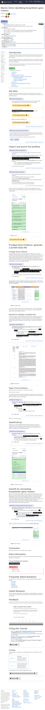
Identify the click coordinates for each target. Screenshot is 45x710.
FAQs (13, 39)
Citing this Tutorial (2, 81)
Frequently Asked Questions (2, 76)
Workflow (16, 139)
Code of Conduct (15, 693)
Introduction (14, 72)
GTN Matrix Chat (14, 585)
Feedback (2, 79)
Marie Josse (13, 14)
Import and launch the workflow (2, 56)
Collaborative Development (16, 696)
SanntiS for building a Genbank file (20, 79)
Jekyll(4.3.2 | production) (27, 702)
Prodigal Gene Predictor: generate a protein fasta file (3, 61)
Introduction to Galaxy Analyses (10, 35)
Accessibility (14, 694)
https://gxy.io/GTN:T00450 (11, 45)
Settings (31, 2)
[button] (16, 644)
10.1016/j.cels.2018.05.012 (19, 641)
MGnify (36, 498)
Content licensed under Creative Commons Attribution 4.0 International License (17, 703)
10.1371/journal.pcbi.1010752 (16, 638)
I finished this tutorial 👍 (14, 563)
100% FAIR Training (15, 695)
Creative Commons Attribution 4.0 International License (30, 43)
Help (26, 2)
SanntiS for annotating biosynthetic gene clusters (3, 67)
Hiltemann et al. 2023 (38, 696)
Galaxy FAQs (13, 584)
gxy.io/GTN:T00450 (15, 701)
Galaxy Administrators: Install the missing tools (22, 673)
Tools (12, 139)
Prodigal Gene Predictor (18, 77)
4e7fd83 (27, 700)
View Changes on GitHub (17, 707)
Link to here (28, 126)
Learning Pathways (20, 2)
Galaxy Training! (7, 2)
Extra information (2, 73)
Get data (2, 53)
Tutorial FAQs (13, 581)
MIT (15, 44)
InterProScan (14, 82)
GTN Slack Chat (26, 694)
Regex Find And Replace (18, 80)
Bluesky (36, 693)
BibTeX (13, 644)
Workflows (7, 39)
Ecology (15, 1)
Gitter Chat (36, 126)
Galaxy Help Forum (14, 587)
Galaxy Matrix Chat (26, 696)
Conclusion (2, 70)
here (13, 595)
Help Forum (41, 126)
